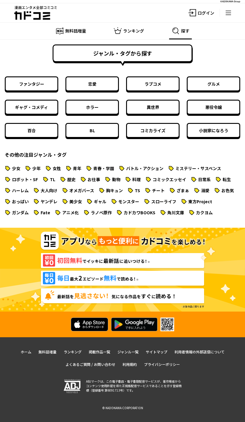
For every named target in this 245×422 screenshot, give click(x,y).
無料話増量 (47, 351)
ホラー (92, 107)
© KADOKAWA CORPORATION (122, 408)
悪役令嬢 (213, 107)
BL (92, 130)
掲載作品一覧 (99, 351)
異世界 (153, 107)
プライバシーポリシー (162, 364)
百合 (31, 130)
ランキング (73, 351)
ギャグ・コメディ (31, 107)
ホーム (26, 351)
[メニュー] (228, 13)
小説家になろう (213, 130)
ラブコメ (153, 84)
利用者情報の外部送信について (199, 351)
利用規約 (129, 364)
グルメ (213, 84)
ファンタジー (31, 84)
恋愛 (92, 84)
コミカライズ (153, 130)
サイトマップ (156, 351)
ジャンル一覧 (128, 351)
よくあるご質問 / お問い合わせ (90, 364)
